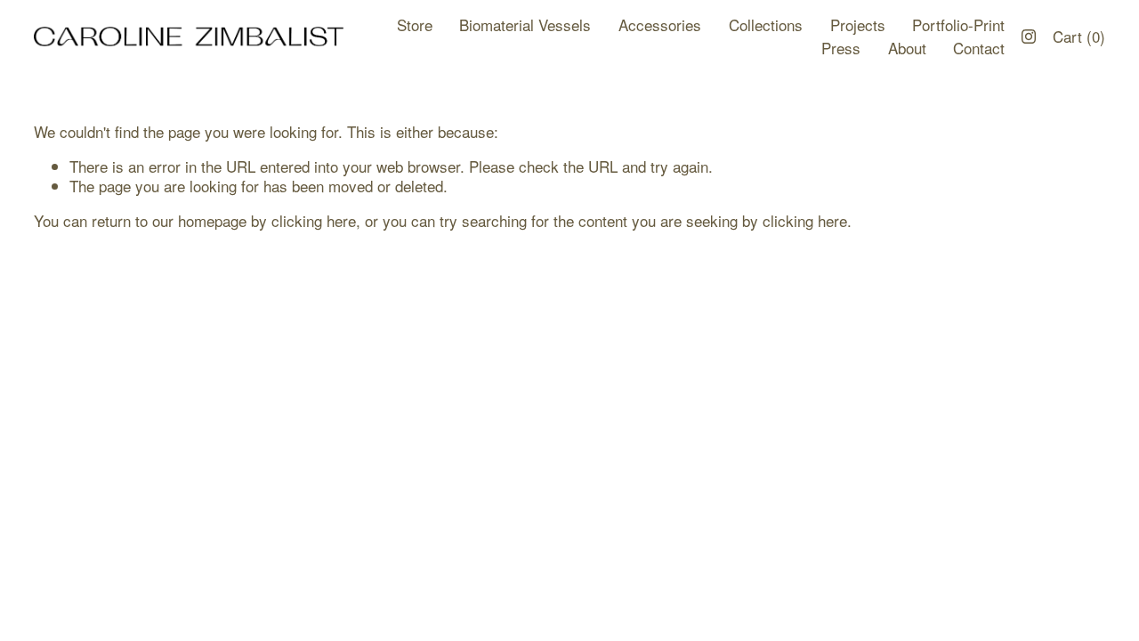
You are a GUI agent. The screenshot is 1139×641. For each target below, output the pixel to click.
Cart (1079, 36)
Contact (979, 48)
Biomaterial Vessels (525, 24)
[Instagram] (1029, 36)
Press (840, 48)
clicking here (313, 220)
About (907, 48)
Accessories (659, 24)
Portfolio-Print (958, 24)
